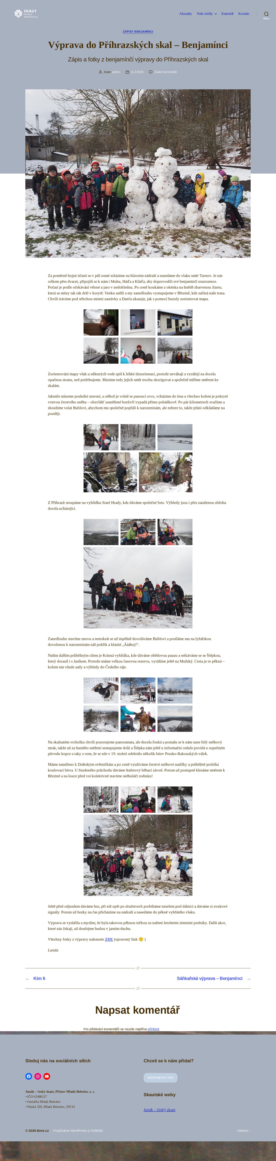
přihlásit (153, 1029)
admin (116, 72)
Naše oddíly (205, 14)
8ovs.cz (43, 1131)
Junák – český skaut (159, 1109)
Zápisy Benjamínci (138, 31)
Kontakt (243, 14)
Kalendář (227, 14)
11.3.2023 (137, 72)
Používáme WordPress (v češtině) (78, 1131)
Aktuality (185, 14)
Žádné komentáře (165, 72)
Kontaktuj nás (160, 1077)
